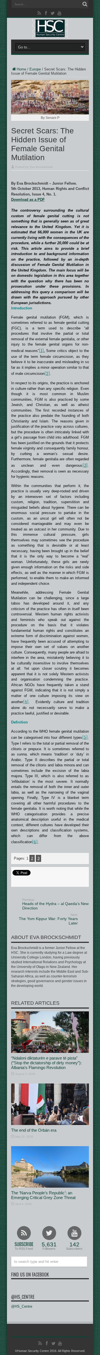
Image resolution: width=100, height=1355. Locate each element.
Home (21, 69)
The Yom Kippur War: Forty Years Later (48, 919)
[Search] (85, 4)
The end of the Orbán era (33, 1130)
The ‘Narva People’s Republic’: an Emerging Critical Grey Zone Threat (43, 1195)
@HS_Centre (22, 1296)
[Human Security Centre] (50, 28)
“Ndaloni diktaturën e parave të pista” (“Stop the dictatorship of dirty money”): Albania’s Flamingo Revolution (46, 1063)
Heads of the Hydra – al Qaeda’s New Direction (55, 904)
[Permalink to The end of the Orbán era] (50, 1124)
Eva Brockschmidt (41, 166)
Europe (35, 69)
